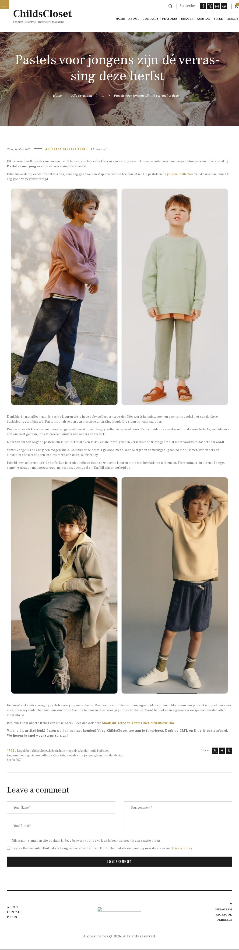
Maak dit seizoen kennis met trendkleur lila (138, 723)
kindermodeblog (18, 755)
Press (12, 917)
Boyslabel (24, 750)
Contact (14, 912)
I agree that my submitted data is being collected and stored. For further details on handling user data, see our (102, 848)
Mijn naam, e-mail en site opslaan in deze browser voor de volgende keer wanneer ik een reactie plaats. (87, 840)
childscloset (40, 750)
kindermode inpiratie (94, 750)
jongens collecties (180, 174)
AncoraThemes (95, 936)
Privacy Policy (182, 848)
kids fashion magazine (64, 750)
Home (57, 95)
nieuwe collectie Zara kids (48, 755)
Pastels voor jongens (81, 755)
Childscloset (99, 149)
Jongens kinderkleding (68, 149)
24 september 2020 (19, 149)
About (12, 907)
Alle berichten (81, 95)
